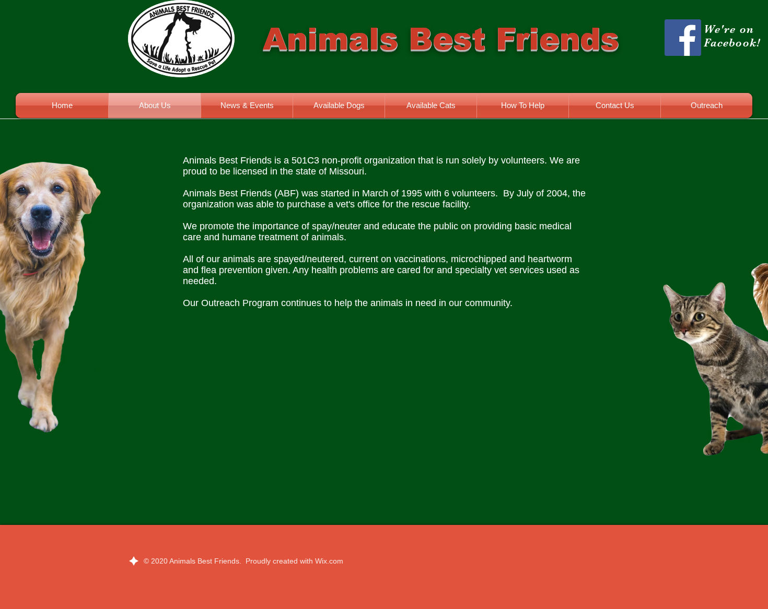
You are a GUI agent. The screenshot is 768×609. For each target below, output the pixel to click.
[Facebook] (683, 37)
